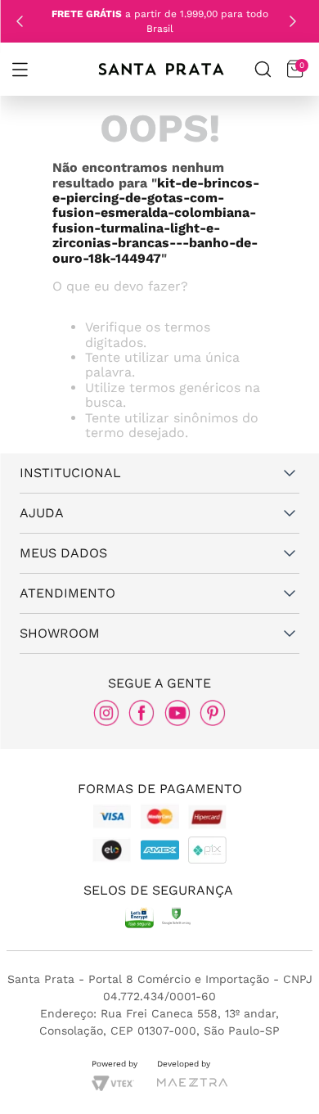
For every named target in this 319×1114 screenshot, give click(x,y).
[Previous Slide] (19, 21)
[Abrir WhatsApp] (278, 1079)
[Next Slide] (292, 21)
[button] (19, 69)
